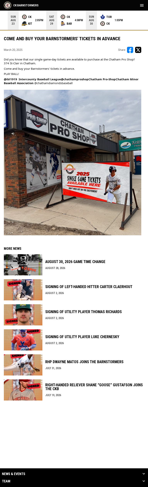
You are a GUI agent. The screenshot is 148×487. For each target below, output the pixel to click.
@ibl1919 (10, 79)
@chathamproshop (74, 79)
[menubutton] (142, 5)
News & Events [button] (13, 474)
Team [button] (6, 481)
